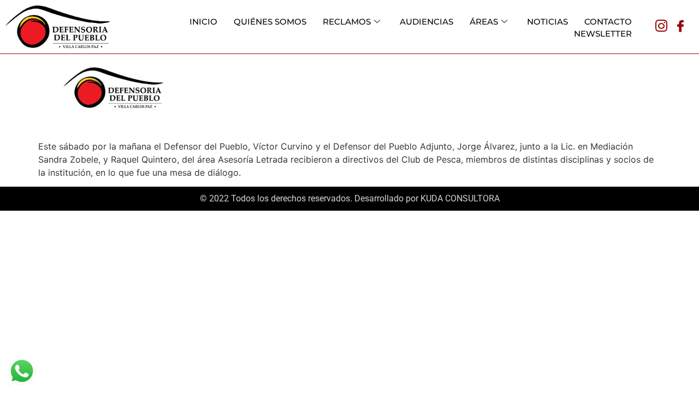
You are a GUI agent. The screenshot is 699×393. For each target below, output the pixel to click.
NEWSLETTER (603, 33)
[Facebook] (680, 27)
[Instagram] (661, 27)
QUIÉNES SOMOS (270, 21)
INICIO (203, 21)
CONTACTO (608, 21)
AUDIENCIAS (426, 21)
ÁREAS (484, 21)
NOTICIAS (547, 21)
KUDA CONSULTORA (460, 198)
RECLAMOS (347, 21)
